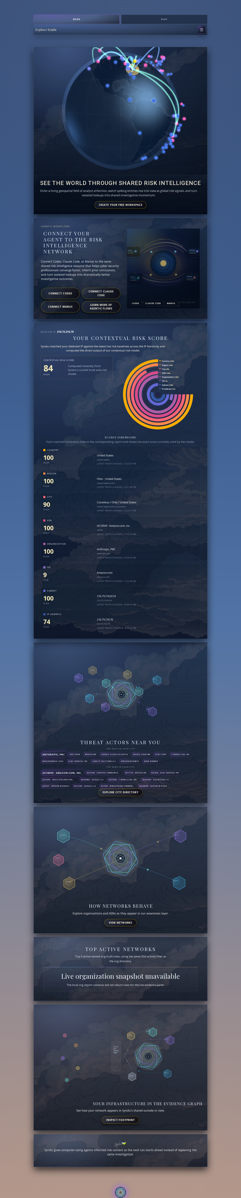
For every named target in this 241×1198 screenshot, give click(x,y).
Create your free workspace (120, 204)
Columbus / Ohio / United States (116, 502)
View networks (120, 922)
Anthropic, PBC (106, 549)
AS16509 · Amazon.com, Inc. (113, 526)
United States (105, 455)
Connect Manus (60, 306)
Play (164, 19)
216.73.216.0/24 (106, 596)
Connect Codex (60, 293)
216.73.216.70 (105, 619)
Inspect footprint (120, 1120)
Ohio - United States (109, 479)
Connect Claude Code (101, 293)
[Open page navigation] (202, 30)
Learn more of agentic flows (101, 306)
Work (76, 19)
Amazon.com (104, 572)
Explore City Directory (120, 792)
